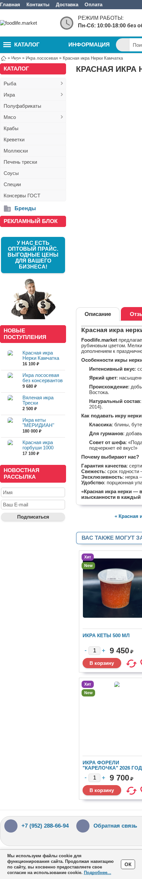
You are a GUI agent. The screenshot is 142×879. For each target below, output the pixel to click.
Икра (9, 95)
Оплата (93, 4)
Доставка (67, 4)
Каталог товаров (21, 47)
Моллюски (16, 151)
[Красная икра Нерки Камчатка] (10, 359)
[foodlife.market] (26, 23)
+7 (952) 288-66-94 (45, 826)
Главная (10, 4)
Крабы (11, 128)
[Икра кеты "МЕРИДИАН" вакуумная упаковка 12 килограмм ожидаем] (10, 426)
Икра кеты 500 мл (106, 635)
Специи (12, 184)
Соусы (11, 173)
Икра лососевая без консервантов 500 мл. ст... (42, 380)
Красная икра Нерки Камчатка (40, 355)
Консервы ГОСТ (22, 195)
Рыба (10, 83)
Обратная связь (115, 826)
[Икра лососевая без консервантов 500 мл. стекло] (10, 381)
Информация (89, 45)
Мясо (10, 117)
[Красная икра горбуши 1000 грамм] (10, 448)
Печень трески (20, 162)
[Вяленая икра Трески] (10, 403)
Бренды (25, 208)
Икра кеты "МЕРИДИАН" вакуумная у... (38, 425)
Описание (98, 314)
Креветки (14, 139)
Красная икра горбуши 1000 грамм (37, 448)
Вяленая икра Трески (37, 400)
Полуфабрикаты (22, 106)
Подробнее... (97, 872)
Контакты (38, 4)
